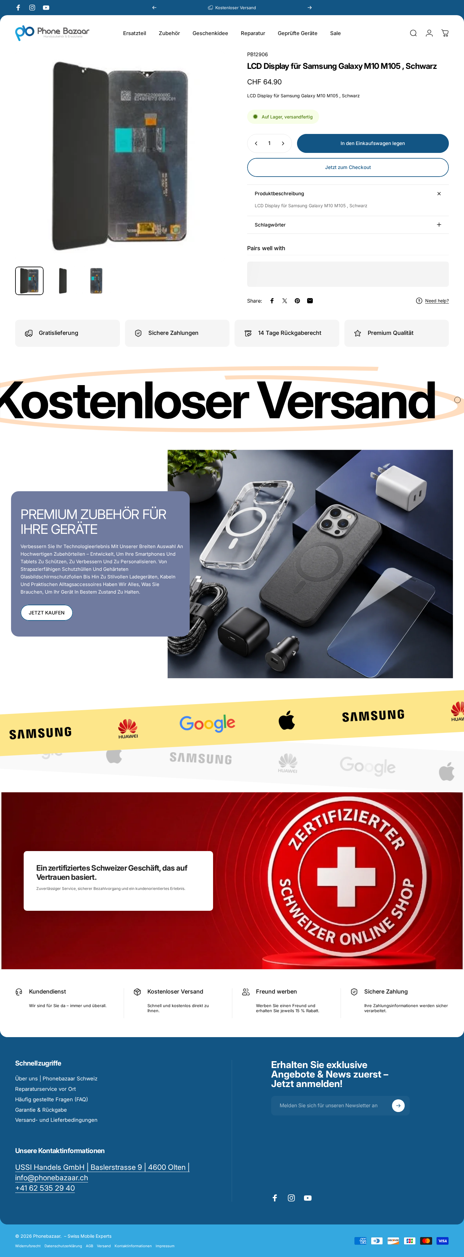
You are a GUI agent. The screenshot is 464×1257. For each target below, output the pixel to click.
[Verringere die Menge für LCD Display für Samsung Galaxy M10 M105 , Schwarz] (254, 143)
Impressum (165, 1246)
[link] (45, 1188)
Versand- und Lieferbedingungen (56, 1120)
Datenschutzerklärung (63, 1246)
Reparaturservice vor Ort (45, 1089)
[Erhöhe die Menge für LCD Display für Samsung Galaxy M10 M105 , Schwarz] (284, 143)
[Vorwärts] (310, 7)
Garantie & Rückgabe (41, 1109)
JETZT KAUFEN (47, 613)
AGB (89, 1246)
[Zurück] (154, 7)
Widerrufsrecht (28, 1246)
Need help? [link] (437, 300)
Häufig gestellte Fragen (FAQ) (51, 1099)
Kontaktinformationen (133, 1246)
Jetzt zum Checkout (348, 167)
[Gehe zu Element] (29, 281)
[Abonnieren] (398, 1105)
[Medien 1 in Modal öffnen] (120, 156)
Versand (104, 1246)
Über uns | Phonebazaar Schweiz (56, 1078)
